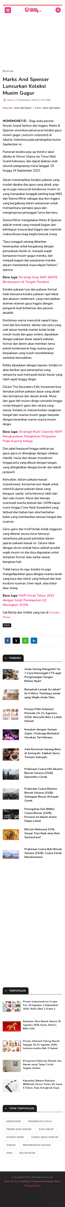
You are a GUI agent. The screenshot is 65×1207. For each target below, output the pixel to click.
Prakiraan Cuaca (40, 1121)
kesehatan (13, 1121)
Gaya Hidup (46, 1129)
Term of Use (11, 1181)
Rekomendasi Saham (36, 1145)
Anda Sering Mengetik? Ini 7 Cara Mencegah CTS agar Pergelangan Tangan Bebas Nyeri (42, 675)
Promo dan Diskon (18, 1129)
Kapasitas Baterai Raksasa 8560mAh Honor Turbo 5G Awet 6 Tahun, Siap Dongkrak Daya (42, 1084)
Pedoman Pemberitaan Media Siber (40, 1181)
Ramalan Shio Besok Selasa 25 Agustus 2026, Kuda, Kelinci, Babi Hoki (42, 1025)
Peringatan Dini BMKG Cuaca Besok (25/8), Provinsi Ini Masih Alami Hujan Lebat (40, 815)
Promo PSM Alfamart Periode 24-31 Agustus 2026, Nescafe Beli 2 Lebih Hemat (43, 715)
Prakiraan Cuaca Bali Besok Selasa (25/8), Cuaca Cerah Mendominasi (43, 853)
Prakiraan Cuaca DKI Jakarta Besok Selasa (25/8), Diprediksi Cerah (43, 773)
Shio (9, 1153)
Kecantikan (27, 1153)
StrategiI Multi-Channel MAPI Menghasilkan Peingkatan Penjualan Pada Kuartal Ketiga (32, 436)
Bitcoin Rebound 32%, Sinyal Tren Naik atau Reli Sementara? (42, 833)
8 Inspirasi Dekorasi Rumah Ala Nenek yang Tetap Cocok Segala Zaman (42, 1064)
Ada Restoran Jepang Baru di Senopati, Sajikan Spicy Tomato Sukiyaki (42, 753)
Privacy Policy (32, 1185)
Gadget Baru (15, 1137)
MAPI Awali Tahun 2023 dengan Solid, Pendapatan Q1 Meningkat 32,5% (28, 600)
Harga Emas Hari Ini (44, 1137)
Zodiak (11, 1145)
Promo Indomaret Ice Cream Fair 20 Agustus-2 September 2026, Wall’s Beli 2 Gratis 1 (40, 1005)
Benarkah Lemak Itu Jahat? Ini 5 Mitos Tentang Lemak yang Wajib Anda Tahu (42, 693)
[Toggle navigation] (8, 10)
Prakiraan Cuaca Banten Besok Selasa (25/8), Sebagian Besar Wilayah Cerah (41, 795)
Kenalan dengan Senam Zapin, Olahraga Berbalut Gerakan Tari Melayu (41, 733)
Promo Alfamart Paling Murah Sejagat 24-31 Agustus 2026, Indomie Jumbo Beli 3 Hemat (41, 1044)
